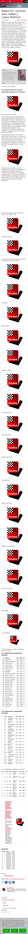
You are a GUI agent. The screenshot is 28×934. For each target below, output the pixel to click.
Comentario (4, 910)
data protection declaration (21, 927)
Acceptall (22, 930)
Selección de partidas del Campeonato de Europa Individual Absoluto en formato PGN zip (8, 805)
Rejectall (14, 930)
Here (9, 924)
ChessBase (10, 887)
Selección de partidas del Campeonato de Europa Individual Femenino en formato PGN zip (8, 815)
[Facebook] (6, 882)
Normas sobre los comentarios (8, 899)
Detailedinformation (6, 930)
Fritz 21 (4, 70)
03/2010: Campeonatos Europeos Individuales (15, 878)
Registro (14, 908)
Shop (3, 1)
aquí (15, 214)
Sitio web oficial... (9, 875)
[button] (10, 1)
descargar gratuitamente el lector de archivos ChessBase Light (8, 829)
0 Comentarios (23, 20)
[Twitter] (10, 882)
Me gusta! (17, 20)
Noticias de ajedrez (14, 6)
